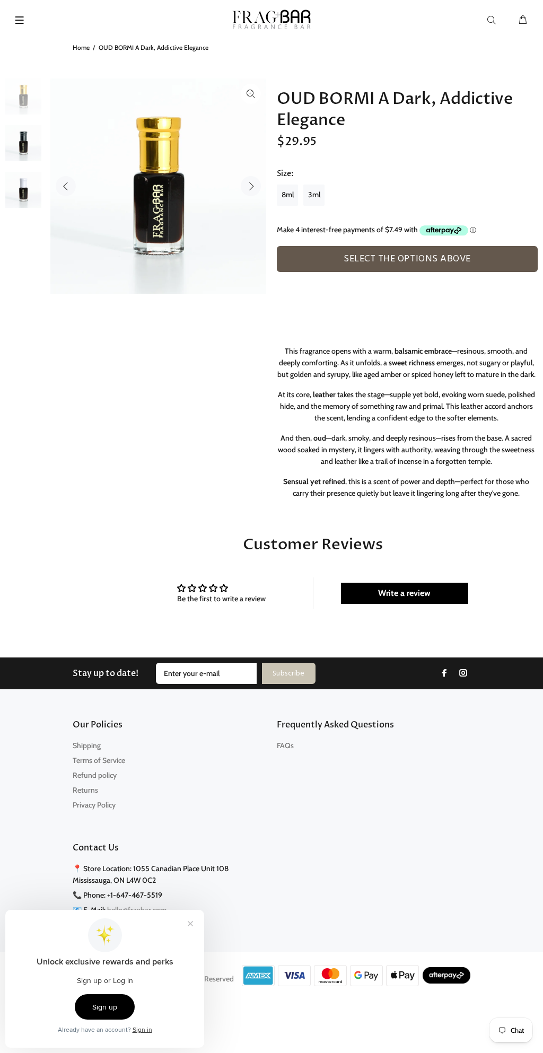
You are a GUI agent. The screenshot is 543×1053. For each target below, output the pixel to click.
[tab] (281, 277)
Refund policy (95, 775)
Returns (85, 790)
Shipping (87, 745)
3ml (314, 194)
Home (81, 47)
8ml (288, 194)
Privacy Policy (94, 805)
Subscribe (289, 674)
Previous (66, 186)
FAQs (285, 745)
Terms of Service (99, 760)
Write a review (404, 593)
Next (251, 186)
